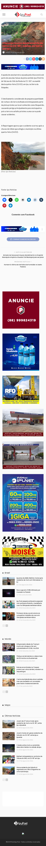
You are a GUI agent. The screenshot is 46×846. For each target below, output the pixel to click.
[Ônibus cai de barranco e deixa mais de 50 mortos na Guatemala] (8, 659)
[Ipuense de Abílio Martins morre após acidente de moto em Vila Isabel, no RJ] (8, 581)
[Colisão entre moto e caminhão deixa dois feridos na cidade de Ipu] (8, 748)
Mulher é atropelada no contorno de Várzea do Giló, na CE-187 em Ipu (29, 757)
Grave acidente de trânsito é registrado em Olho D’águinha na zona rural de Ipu (28, 769)
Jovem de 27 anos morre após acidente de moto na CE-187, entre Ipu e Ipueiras (29, 723)
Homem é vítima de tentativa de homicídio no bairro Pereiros (23, 266)
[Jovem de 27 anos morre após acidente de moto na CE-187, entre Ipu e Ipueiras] (8, 724)
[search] (41, 14)
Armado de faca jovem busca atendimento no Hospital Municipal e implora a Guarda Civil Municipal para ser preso (23, 256)
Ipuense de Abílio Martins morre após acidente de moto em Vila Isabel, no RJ (30, 580)
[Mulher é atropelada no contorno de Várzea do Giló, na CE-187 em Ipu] (8, 759)
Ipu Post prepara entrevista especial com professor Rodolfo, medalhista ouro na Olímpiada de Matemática (29, 603)
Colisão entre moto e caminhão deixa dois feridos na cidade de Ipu (29, 746)
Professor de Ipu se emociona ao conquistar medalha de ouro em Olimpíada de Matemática (28, 615)
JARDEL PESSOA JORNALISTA (15, 52)
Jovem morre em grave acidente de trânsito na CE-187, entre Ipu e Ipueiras (29, 735)
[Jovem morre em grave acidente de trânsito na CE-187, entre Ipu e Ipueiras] (8, 736)
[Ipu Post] (23, 14)
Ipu (5, 39)
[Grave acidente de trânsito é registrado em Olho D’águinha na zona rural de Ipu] (8, 771)
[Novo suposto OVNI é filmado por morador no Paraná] (8, 593)
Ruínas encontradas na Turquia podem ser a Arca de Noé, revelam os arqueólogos (30, 669)
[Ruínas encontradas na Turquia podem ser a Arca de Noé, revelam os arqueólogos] (8, 670)
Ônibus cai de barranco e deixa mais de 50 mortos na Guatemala (29, 657)
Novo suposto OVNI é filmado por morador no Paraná (28, 591)
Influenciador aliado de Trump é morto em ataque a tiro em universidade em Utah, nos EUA (28, 646)
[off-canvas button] (3, 14)
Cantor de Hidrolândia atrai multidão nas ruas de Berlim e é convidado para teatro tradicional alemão (30, 681)
